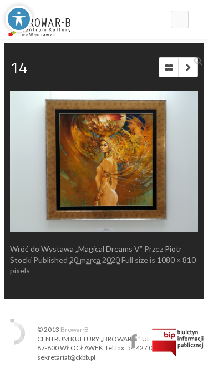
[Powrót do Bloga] (168, 67)
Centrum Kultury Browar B (133, 341)
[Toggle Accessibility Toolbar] (19, 19)
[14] (104, 161)
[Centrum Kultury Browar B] (38, 19)
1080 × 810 (176, 260)
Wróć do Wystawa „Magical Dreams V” (76, 248)
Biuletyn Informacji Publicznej (178, 342)
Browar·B (74, 329)
